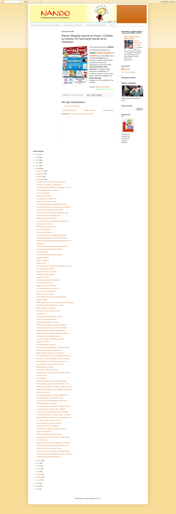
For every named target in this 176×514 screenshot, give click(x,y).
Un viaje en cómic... (43, 252)
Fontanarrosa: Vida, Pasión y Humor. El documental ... (54, 437)
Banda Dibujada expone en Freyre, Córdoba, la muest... (55, 387)
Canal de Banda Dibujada (96, 25)
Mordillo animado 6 (43, 257)
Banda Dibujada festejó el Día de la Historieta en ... (53, 395)
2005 (37, 489)
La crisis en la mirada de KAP (46, 291)
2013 (37, 154)
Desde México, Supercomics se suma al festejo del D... (54, 417)
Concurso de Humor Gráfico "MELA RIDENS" (51, 409)
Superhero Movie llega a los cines (48, 322)
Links (111, 25)
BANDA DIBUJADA (102, 87)
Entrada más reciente (69, 110)
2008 (37, 168)
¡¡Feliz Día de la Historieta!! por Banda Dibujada (52, 412)
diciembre (40, 171)
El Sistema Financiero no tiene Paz (48, 288)
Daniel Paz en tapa (43, 277)
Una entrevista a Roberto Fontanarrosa (49, 255)
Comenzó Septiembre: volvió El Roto (48, 457)
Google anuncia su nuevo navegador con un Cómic (53, 443)
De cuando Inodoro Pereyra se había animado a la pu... (55, 266)
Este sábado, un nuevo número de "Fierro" (50, 364)
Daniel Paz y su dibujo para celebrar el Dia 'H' (51, 429)
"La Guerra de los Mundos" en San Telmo (50, 210)
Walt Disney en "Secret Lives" (46, 227)
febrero (39, 477)
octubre (39, 176)
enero (39, 480)
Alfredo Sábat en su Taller (45, 367)
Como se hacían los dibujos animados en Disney (52, 333)
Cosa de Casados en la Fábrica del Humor (50, 339)
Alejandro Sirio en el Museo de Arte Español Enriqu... (54, 373)
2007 (37, 483)
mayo (39, 469)
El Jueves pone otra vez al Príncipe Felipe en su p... (53, 445)
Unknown (127, 69)
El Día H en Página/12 (44, 431)
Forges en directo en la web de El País (49, 448)
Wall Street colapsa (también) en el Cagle (50, 305)
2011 (37, 160)
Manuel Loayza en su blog (45, 294)
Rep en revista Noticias (44, 232)
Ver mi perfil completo (129, 72)
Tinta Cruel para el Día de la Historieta (49, 423)
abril (38, 471)
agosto (39, 460)
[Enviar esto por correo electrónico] (91, 95)
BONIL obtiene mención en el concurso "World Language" (55, 302)
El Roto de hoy (41, 263)
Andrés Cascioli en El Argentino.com (48, 215)
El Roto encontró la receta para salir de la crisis (52, 361)
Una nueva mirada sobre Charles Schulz (50, 398)
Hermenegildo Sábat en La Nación (48, 190)
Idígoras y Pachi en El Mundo (46, 286)
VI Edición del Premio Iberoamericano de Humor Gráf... (54, 241)
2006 (37, 486)
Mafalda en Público (43, 342)
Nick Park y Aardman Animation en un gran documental (54, 454)
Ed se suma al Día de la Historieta (48, 426)
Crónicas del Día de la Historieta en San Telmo (52, 401)
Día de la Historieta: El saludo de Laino (49, 434)
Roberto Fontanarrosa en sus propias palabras (52, 381)
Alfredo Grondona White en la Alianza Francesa (52, 238)
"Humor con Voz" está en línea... (47, 201)
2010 (37, 163)
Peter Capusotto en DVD (45, 283)
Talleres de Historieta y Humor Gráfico (45, 25)
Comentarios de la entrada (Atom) (82, 114)
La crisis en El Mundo (44, 229)
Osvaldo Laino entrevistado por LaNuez (49, 316)
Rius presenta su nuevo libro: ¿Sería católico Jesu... (53, 384)
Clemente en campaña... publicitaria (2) (49, 185)
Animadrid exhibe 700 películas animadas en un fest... (54, 187)
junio (38, 466)
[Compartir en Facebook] (98, 95)
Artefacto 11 (40, 243)
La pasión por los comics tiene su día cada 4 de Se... (54, 451)
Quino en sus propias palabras (47, 319)
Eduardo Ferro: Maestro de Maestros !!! (49, 350)
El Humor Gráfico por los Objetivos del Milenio (51, 235)
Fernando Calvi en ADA (44, 224)
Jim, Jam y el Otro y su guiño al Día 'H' (49, 420)
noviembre (40, 174)
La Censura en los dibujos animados (48, 336)
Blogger (98, 498)
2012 (37, 157)
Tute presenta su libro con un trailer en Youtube (52, 328)
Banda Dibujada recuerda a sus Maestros (50, 353)
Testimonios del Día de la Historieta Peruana (51, 325)
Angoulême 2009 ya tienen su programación (51, 330)
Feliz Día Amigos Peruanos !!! (46, 344)
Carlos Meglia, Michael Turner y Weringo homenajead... (55, 389)
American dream (42, 300)
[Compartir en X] (96, 95)
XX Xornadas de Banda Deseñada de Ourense (52, 204)
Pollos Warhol (41, 378)
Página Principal (89, 110)
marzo (39, 474)
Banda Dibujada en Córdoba (46, 308)
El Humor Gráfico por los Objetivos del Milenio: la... (53, 221)
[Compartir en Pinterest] (100, 95)
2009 (37, 166)
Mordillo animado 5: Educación (47, 403)
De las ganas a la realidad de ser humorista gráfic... (53, 347)
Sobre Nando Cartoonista (73, 25)
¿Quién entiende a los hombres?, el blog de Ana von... (54, 406)
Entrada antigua (108, 110)
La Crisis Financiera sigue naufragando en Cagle (53, 213)
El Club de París (42, 440)
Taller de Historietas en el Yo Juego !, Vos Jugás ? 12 (138, 44)
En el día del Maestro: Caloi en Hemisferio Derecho (53, 356)
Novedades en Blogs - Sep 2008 (47, 370)
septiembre (40, 179)
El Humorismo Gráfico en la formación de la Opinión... (54, 207)
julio (38, 463)
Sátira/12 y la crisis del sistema (47, 218)
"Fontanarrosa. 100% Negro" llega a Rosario (51, 182)
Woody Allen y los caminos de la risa (48, 311)
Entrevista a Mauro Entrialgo (46, 274)
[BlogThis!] (94, 95)
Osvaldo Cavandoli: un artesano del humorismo (52, 246)
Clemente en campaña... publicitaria (48, 280)
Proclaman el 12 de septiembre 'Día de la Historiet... (53, 359)
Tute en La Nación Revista (45, 269)
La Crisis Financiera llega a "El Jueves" (49, 249)
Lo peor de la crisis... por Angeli (47, 272)
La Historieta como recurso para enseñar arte (51, 297)
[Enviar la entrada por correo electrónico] (87, 95)
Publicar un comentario (72, 106)
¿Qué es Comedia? (43, 260)
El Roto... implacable (43, 193)
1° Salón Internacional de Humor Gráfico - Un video (53, 415)
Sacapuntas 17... (42, 314)
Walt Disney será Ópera (44, 196)
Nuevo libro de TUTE (43, 392)
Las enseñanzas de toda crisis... (47, 199)
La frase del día (42, 375)
